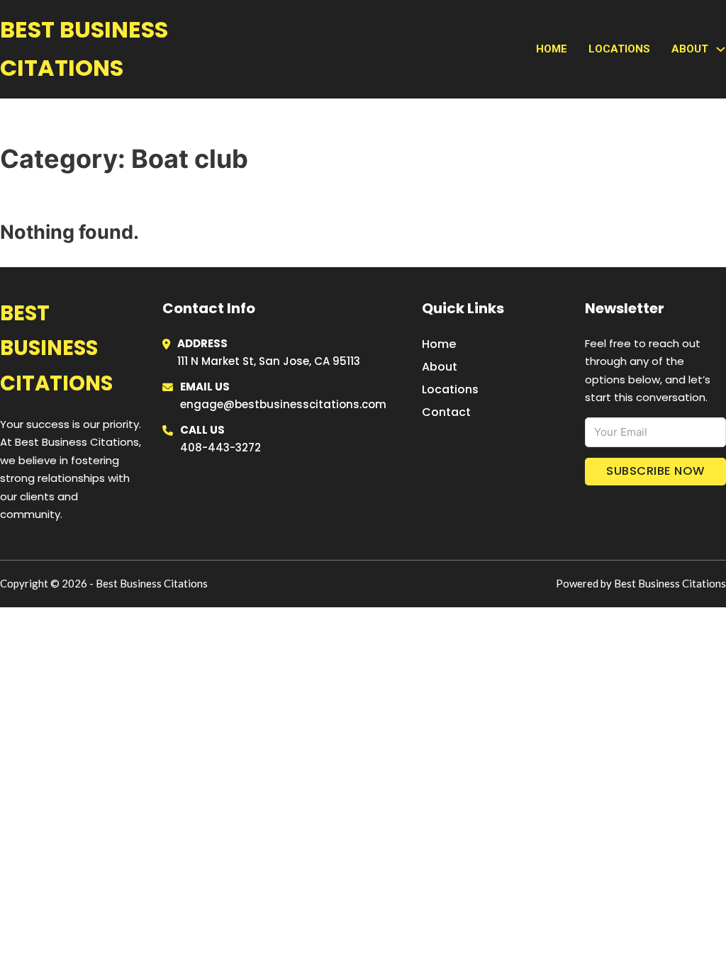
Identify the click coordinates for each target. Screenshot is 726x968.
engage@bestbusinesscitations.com (283, 404)
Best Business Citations (84, 48)
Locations (619, 49)
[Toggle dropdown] (720, 49)
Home (551, 49)
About (439, 367)
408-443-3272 (220, 447)
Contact (446, 412)
